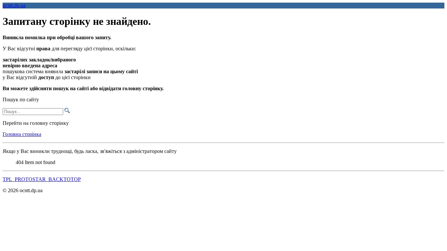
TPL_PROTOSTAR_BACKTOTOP (42, 179)
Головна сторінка (22, 134)
